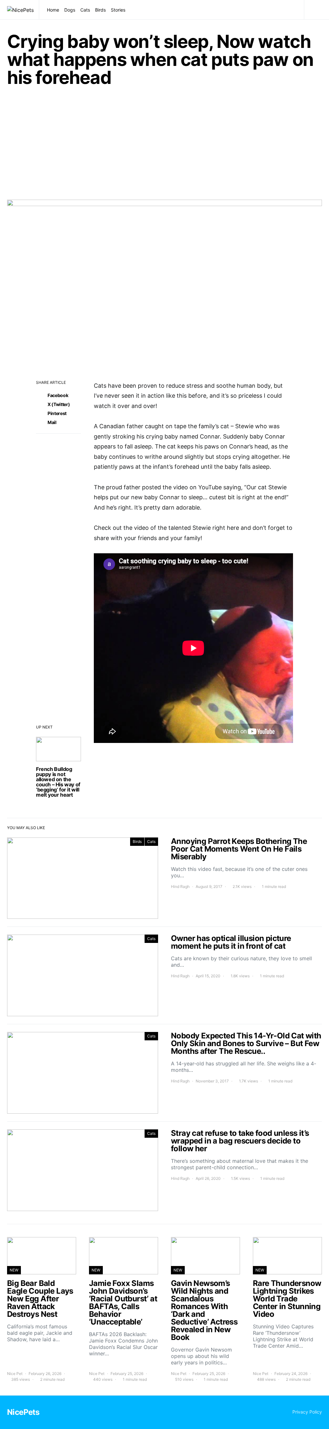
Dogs (69, 10)
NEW (14, 1270)
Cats (85, 10)
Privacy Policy (307, 1412)
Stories (118, 10)
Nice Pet (14, 1373)
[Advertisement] (164, 147)
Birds (100, 10)
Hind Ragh (180, 886)
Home (53, 10)
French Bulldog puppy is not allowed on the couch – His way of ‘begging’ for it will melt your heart (58, 782)
